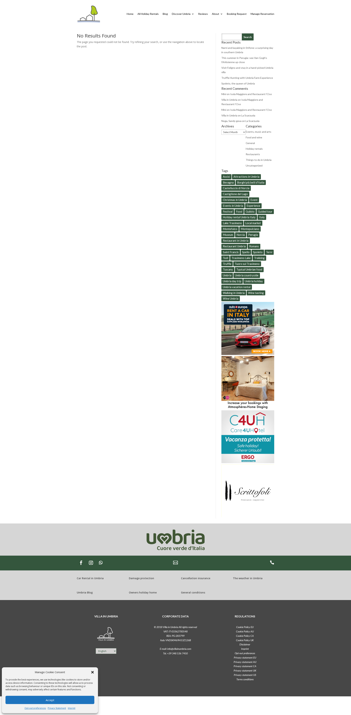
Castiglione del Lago (235, 194)
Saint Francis (231, 252)
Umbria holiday (254, 281)
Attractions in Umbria (246, 176)
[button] (92, 672)
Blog (165, 13)
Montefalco (230, 228)
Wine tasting (256, 292)
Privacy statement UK (245, 670)
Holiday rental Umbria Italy (239, 217)
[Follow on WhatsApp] (101, 563)
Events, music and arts (258, 131)
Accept (50, 700)
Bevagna (228, 182)
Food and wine (254, 137)
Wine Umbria (230, 298)
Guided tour (265, 211)
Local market (253, 223)
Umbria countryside (246, 275)
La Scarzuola (248, 115)
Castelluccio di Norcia (236, 188)
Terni (269, 252)
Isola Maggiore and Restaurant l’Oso (251, 94)
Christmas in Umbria (235, 199)
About (215, 13)
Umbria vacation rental (236, 287)
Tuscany (228, 269)
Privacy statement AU (245, 661)
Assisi (226, 176)
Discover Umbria (181, 13)
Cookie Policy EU (245, 627)
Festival (228, 211)
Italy (262, 217)
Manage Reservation (262, 13)
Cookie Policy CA (245, 635)
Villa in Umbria (229, 99)
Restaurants (253, 154)
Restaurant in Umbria (235, 240)
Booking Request (237, 13)
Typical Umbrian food (249, 269)
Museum (228, 234)
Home (130, 13)
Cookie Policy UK (245, 640)
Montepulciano (250, 228)
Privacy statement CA (245, 666)
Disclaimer (244, 644)
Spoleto (258, 252)
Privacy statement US (245, 674)
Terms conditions (245, 679)
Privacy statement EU (245, 657)
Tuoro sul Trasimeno (247, 263)
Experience (253, 205)
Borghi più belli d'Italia (250, 182)
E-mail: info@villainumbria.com (175, 648)
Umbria (227, 275)
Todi (225, 258)
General (250, 143)
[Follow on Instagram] (91, 563)
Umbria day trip (232, 281)
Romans (254, 246)
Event (254, 199)
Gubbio (250, 211)
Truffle (227, 263)
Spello (246, 252)
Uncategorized (254, 165)
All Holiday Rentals (148, 13)
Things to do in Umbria (258, 159)
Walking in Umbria (234, 292)
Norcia (241, 234)
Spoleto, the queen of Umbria (238, 83)
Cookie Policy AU (245, 631)
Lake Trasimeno (232, 223)
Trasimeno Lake (241, 258)
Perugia (253, 234)
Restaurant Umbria (234, 246)
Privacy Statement (57, 708)
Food (239, 211)
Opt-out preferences (35, 708)
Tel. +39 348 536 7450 (175, 653)
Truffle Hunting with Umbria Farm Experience (247, 77)
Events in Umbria (233, 205)
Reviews (203, 13)
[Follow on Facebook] (81, 563)
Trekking (259, 258)
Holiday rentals (254, 148)
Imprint (71, 708)
